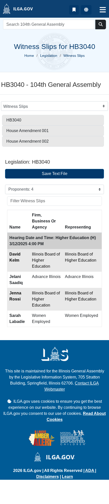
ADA (90, 470)
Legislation (48, 56)
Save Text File (54, 173)
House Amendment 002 (27, 141)
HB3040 (13, 120)
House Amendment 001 (27, 131)
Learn (67, 476)
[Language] (86, 10)
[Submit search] (100, 24)
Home (29, 56)
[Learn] (74, 10)
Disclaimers (47, 476)
